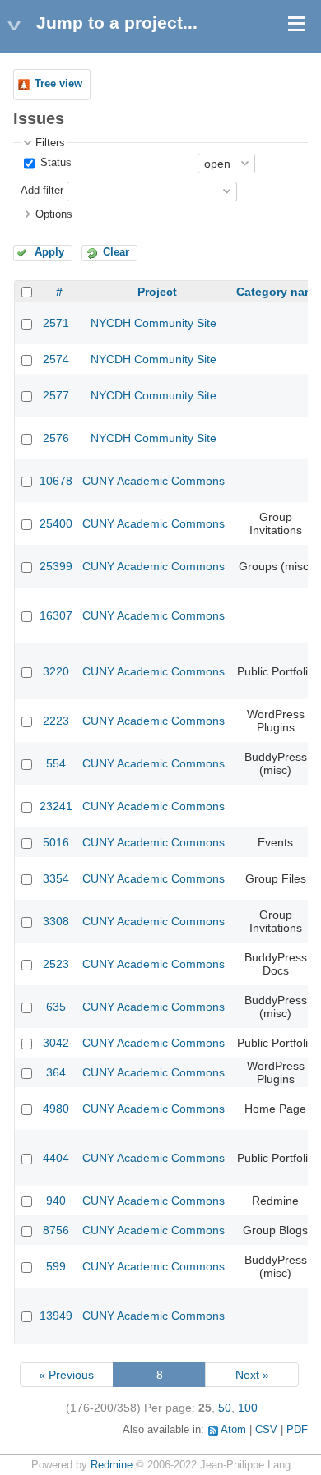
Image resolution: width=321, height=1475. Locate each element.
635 (56, 1006)
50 (224, 1407)
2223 (56, 720)
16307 (56, 615)
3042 (56, 1042)
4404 (56, 1157)
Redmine (112, 1465)
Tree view (58, 84)
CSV (266, 1430)
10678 (56, 480)
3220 (56, 671)
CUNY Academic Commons (153, 480)
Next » (252, 1374)
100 (248, 1407)
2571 (56, 323)
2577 (56, 395)
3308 (56, 921)
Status (54, 162)
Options (53, 214)
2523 (56, 963)
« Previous (66, 1374)
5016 (56, 842)
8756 (56, 1230)
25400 (56, 523)
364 (56, 1072)
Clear (116, 252)
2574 (56, 359)
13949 (56, 1315)
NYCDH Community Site (153, 323)
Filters (50, 143)
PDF (297, 1430)
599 (56, 1266)
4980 (56, 1108)
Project (157, 291)
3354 (56, 878)
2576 (56, 438)
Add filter (42, 190)
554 (56, 763)
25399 (56, 566)
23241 (56, 806)
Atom (233, 1430)
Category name (278, 291)
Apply (49, 252)
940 (56, 1200)
